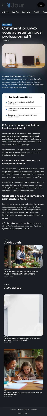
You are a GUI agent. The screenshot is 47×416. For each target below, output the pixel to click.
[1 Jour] (16, 5)
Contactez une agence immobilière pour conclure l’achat (22, 116)
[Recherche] (41, 5)
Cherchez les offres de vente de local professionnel (21, 109)
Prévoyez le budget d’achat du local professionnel (21, 103)
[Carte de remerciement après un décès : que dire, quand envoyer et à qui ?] (23, 315)
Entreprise (7, 24)
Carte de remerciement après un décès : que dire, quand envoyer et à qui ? (22, 339)
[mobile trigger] (4, 5)
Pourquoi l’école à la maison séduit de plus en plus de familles (23, 393)
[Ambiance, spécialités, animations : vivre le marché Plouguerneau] (23, 256)
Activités (7, 269)
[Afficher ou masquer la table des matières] (37, 97)
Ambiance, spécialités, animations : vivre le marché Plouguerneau (21, 272)
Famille (6, 336)
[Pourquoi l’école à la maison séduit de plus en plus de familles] (23, 369)
